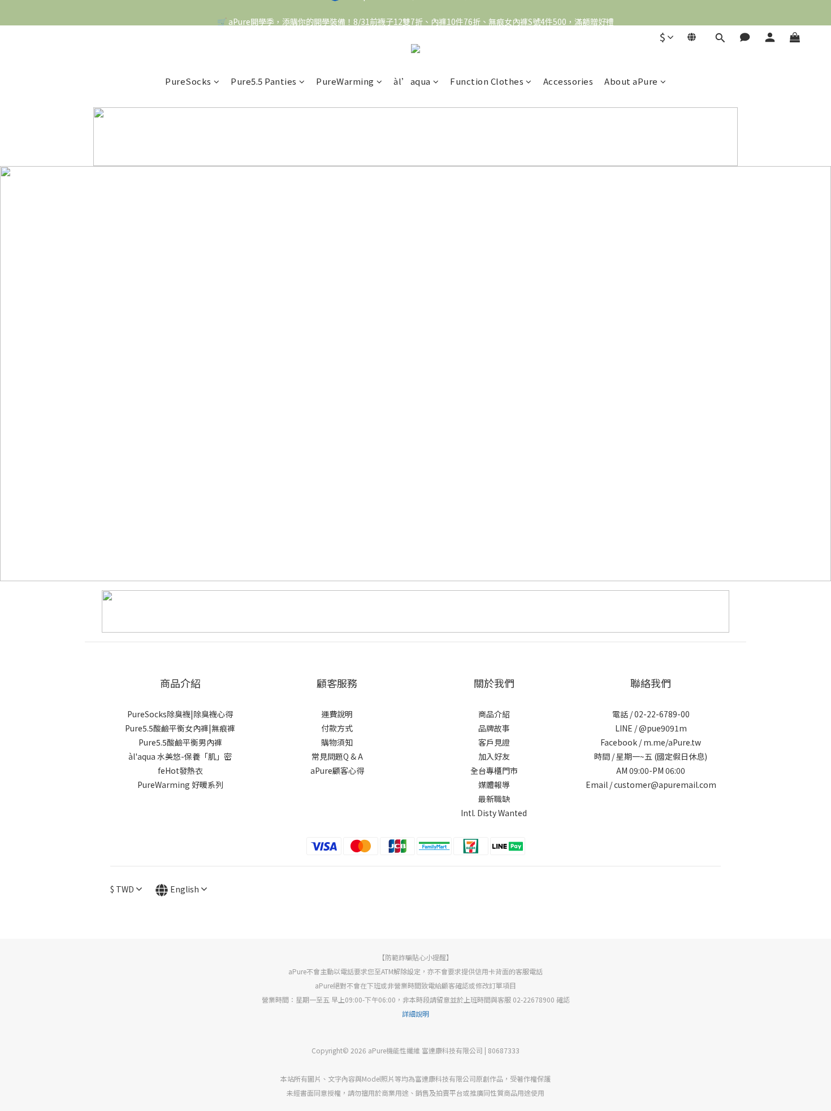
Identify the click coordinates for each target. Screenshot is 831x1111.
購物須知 (337, 742)
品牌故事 (494, 728)
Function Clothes (486, 81)
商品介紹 (494, 714)
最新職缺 (494, 798)
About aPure (631, 81)
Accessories (568, 81)
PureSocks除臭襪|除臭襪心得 (180, 714)
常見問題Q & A (337, 756)
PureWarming (345, 81)
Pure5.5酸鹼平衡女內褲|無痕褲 (180, 728)
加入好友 (494, 756)
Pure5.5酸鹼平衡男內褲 (180, 742)
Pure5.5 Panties (264, 81)
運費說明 (337, 714)
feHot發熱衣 (180, 770)
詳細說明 (415, 1013)
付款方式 (337, 728)
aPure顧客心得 (337, 770)
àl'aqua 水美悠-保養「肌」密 (180, 756)
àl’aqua (412, 81)
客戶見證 (494, 742)
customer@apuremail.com (665, 784)
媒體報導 (494, 784)
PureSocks (188, 81)
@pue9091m (663, 728)
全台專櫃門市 (494, 770)
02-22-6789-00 (662, 714)
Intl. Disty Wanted (494, 812)
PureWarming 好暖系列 (180, 784)
